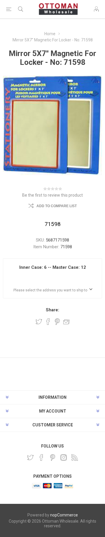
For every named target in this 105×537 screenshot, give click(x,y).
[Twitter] (30, 457)
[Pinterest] (52, 457)
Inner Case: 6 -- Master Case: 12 (52, 267)
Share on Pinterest (57, 321)
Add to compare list (56, 206)
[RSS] (74, 457)
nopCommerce (64, 515)
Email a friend (66, 321)
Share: (52, 310)
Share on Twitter (39, 321)
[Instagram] (63, 457)
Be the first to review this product (52, 195)
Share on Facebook (48, 321)
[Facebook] (41, 457)
